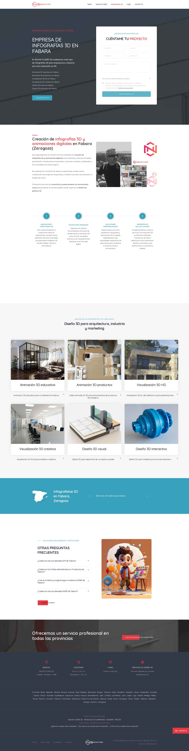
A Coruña (35, 692)
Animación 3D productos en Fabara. (46, 75)
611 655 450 (81, 671)
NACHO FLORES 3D (43, 59)
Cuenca (36, 695)
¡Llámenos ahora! (48, 603)
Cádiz (114, 692)
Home (34, 742)
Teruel (130, 699)
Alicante (57, 692)
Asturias (71, 692)
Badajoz (83, 692)
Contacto (139, 4)
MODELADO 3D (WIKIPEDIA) (94, 720)
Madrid (140, 695)
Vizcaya (86, 702)
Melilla (153, 695)
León (124, 695)
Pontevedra (66, 699)
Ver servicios (41, 98)
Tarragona (123, 699)
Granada (50, 695)
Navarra (42, 699)
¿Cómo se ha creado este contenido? (123, 726)
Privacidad (57, 742)
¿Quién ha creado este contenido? (64, 726)
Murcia (35, 699)
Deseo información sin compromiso (139, 637)
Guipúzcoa (69, 695)
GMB (54, 675)
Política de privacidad (125, 88)
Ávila (77, 692)
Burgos (100, 692)
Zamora (94, 702)
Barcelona (92, 692)
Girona (43, 695)
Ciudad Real (144, 692)
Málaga (147, 695)
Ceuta (136, 692)
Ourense (49, 699)
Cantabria (120, 692)
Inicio (90, 4)
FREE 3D (118, 720)
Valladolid (152, 699)
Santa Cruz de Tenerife (90, 699)
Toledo (136, 699)
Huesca (83, 695)
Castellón (129, 692)
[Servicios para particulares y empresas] (95, 742)
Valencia (143, 699)
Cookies (68, 742)
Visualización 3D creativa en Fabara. (46, 82)
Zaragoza (102, 702)
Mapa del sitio (151, 744)
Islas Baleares (93, 695)
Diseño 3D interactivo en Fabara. (44, 89)
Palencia (57, 699)
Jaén (101, 695)
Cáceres (107, 692)
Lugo (134, 695)
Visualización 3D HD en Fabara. (44, 79)
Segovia (103, 699)
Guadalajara (59, 695)
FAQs (129, 4)
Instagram (48, 675)
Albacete (49, 692)
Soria (116, 699)
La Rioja (107, 695)
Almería (64, 692)
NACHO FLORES (101, 4)
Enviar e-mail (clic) (110, 671)
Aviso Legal (45, 742)
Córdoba (153, 692)
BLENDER (110, 720)
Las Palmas (116, 695)
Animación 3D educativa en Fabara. (45, 72)
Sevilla (110, 699)
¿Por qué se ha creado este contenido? (93, 726)
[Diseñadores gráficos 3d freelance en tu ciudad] (41, 4)
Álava (43, 692)
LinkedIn (40, 675)
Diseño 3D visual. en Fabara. (43, 85)
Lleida (129, 695)
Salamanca (76, 699)
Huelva (77, 695)
